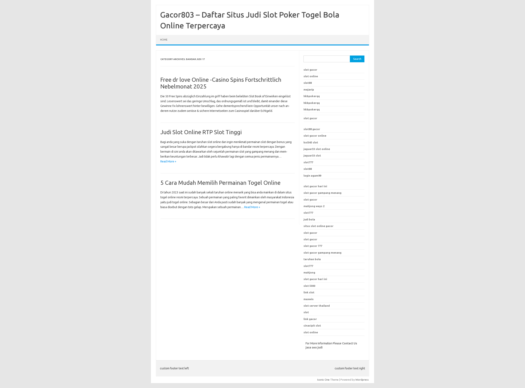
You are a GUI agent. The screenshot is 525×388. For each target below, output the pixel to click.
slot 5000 (309, 285)
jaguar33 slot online (317, 148)
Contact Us (349, 343)
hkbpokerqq (312, 96)
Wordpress (362, 379)
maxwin (309, 299)
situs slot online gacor (318, 226)
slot (306, 312)
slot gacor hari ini (315, 186)
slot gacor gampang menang (322, 192)
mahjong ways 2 (314, 206)
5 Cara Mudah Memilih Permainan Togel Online (220, 182)
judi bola (309, 219)
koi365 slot (311, 142)
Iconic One (323, 379)
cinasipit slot (312, 325)
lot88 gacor (312, 129)
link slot (309, 292)
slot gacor (310, 69)
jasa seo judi (314, 347)
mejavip (309, 89)
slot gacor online (315, 135)
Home (164, 39)
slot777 (308, 162)
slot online (311, 76)
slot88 (308, 82)
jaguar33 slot (312, 155)
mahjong (309, 272)
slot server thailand (317, 305)
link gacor (310, 319)
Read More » (168, 161)
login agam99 (312, 175)
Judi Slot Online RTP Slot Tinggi (201, 132)
